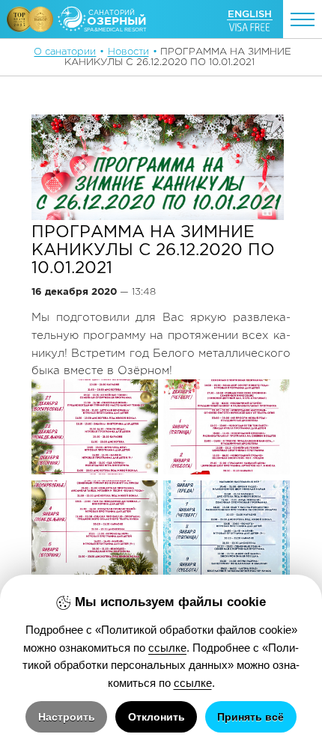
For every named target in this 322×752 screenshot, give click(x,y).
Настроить (66, 717)
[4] (226, 527)
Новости (128, 51)
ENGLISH (250, 13)
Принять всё (250, 717)
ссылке (167, 647)
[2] (226, 426)
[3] (94, 527)
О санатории (65, 51)
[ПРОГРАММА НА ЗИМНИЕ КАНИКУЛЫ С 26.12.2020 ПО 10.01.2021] (157, 167)
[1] (94, 426)
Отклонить (156, 717)
